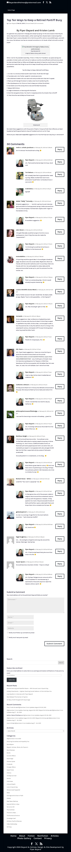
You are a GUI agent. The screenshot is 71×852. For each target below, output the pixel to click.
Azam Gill (9, 723)
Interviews (10, 781)
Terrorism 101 (10, 807)
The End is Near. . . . (12, 812)
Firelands (9, 764)
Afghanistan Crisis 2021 (14, 738)
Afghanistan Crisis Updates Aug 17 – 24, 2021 (27, 723)
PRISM (9, 798)
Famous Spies (11, 761)
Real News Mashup (12, 801)
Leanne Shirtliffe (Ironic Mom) (26, 290)
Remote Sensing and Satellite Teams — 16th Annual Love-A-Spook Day (27, 688)
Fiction (31, 836)
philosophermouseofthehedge (26, 411)
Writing (9, 827)
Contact (38, 838)
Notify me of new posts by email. (18, 637)
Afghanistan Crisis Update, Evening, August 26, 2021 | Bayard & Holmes (28, 710)
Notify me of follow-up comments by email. (22, 633)
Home (13, 836)
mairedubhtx (20, 256)
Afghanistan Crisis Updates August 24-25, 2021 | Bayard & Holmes (26, 718)
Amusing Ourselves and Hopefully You (18, 741)
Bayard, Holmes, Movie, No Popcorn (17, 747)
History (9, 773)
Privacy (48, 838)
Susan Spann (20, 562)
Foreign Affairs (11, 767)
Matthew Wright (21, 436)
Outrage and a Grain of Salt (15, 795)
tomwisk (19, 316)
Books (8, 753)
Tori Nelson (29, 172)
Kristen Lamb (17, 60)
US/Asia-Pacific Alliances (14, 821)
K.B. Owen (19, 349)
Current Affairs (11, 756)
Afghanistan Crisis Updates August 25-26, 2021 (32, 707)
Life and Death (30, 23)
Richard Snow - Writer (23, 479)
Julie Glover (20, 230)
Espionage (10, 758)
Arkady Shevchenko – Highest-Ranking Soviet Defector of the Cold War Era (29, 691)
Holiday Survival (11, 775)
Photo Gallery (24, 838)
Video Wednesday (12, 824)
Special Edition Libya (13, 804)
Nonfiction (42, 836)
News (8, 792)
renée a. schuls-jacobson (24, 147)
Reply (60, 149)
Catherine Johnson (22, 385)
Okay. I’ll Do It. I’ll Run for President (36, 58)
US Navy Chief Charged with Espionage (18, 700)
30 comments (39, 23)
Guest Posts (10, 770)
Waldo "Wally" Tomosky (24, 201)
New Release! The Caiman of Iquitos (17, 697)
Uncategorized (11, 818)
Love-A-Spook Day (12, 787)
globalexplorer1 (21, 512)
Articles (55, 836)
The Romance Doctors (13, 815)
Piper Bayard (12, 23)
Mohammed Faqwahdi (13, 790)
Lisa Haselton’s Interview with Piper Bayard (20, 694)
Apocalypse (10, 744)
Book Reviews (11, 750)
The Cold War (11, 810)
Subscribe (12, 680)
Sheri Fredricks (11, 707)
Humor (9, 778)
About (22, 836)
